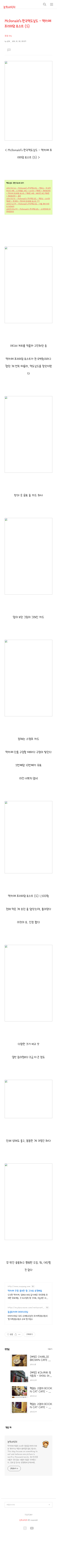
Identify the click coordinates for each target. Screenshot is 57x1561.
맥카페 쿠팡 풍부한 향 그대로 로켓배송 (25, 1290)
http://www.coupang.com (19, 1286)
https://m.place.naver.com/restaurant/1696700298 (26, 1307)
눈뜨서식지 (9, 7)
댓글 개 (8, 1427)
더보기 (50, 1349)
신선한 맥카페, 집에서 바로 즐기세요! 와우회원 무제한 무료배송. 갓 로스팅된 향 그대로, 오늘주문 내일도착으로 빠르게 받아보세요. (28, 1296)
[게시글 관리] (19, 1334)
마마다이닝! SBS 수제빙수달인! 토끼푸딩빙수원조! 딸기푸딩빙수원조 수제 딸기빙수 (28, 1318)
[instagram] (25, 1529)
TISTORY (28, 1515)
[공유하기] (16, 1334)
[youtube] (32, 1529)
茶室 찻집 (8, 36)
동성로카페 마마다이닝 (18, 1312)
